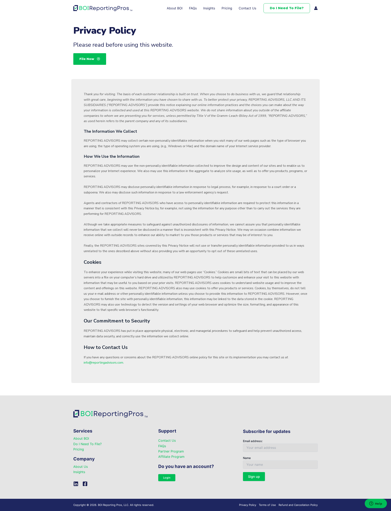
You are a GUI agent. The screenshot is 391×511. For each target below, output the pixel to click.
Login (167, 477)
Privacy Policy (247, 505)
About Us (80, 467)
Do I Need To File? (87, 444)
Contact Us (247, 8)
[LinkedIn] (75, 483)
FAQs (193, 8)
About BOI (174, 8)
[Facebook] (85, 483)
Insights (209, 8)
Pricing (227, 8)
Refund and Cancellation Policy (298, 505)
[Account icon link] (316, 8)
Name (247, 458)
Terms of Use (267, 505)
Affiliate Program (171, 457)
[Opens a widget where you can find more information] (376, 504)
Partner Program (171, 451)
